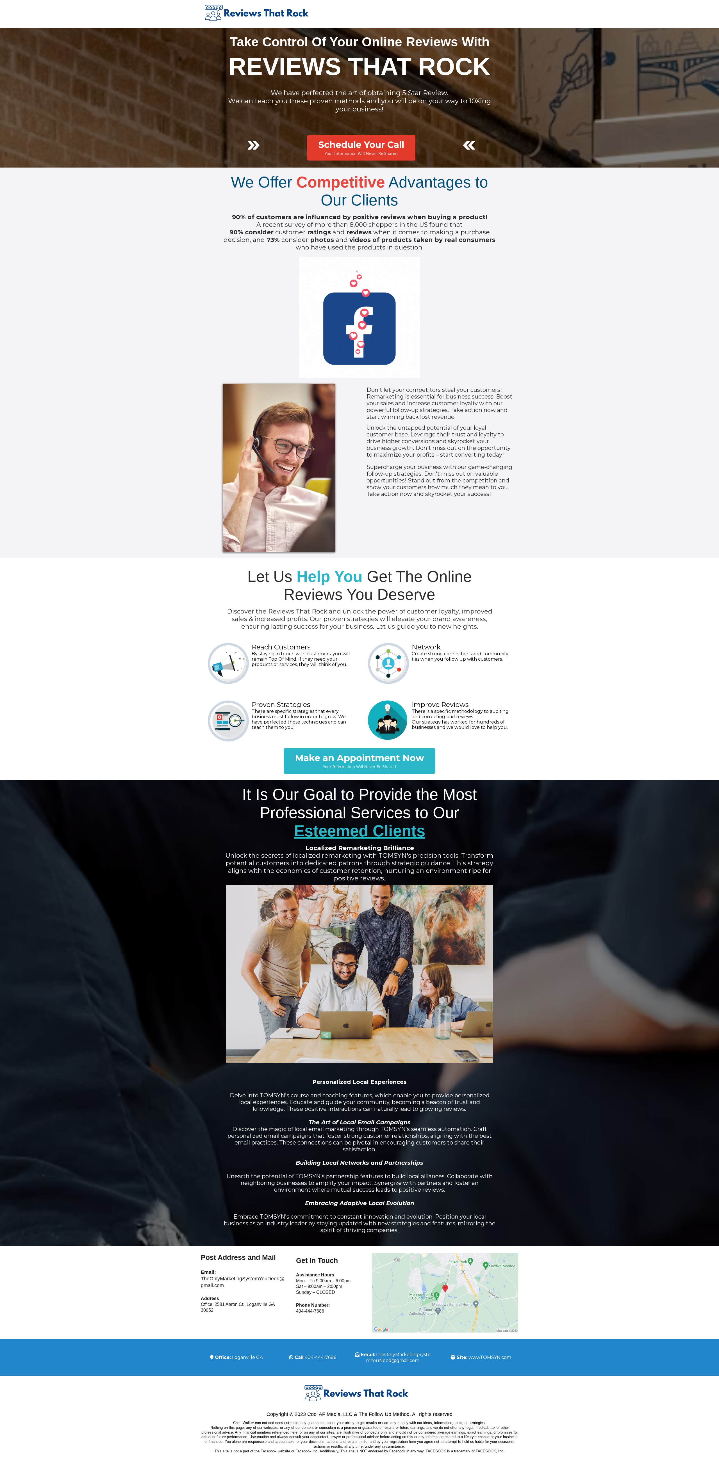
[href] (445, 1293)
